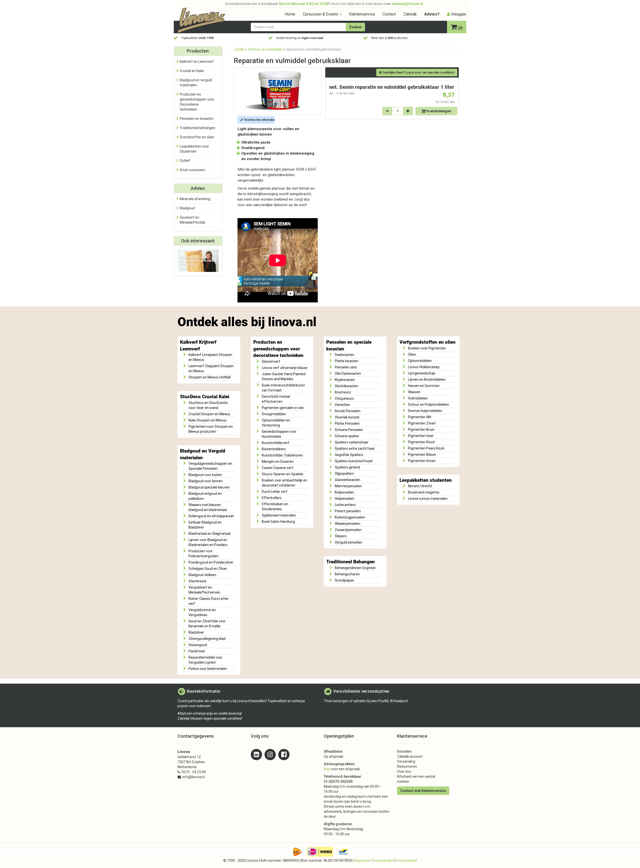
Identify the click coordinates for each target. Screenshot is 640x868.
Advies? (432, 14)
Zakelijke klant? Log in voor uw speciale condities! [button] (418, 72)
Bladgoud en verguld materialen (196, 82)
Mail (327, 769)
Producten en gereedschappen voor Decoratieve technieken (197, 101)
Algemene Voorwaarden (373, 860)
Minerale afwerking (195, 199)
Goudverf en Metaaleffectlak (192, 219)
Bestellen (404, 751)
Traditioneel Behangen (350, 562)
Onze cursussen (192, 170)
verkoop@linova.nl (407, 4)
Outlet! (185, 161)
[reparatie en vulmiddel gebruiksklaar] (277, 91)
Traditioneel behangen (197, 128)
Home (290, 14)
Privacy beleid (406, 860)
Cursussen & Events (321, 14)
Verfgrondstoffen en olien (428, 342)
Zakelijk (410, 14)
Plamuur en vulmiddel (264, 49)
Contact (389, 14)
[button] (456, 27)
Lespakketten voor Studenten (194, 148)
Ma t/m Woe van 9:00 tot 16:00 (303, 4)
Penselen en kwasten (197, 119)
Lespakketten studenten (426, 480)
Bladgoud (187, 208)
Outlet (239, 49)
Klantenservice (362, 14)
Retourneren (407, 766)
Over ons (404, 771)
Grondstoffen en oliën (197, 137)
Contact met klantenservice (423, 791)
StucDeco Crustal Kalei (204, 396)
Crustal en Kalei (192, 71)
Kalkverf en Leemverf (197, 62)
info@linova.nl (193, 777)
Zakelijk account (409, 756)
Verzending (406, 761)
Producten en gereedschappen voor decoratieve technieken (278, 348)
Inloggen (458, 14)
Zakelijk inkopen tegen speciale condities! (210, 718)
